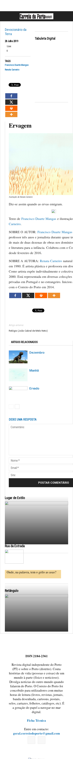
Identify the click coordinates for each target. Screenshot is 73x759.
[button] (66, 16)
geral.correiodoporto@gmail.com (36, 733)
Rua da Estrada (15, 546)
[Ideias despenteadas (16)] (36, 633)
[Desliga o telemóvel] (36, 540)
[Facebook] (31, 740)
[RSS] (41, 740)
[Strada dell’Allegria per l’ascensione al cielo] (14, 557)
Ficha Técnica (36, 720)
